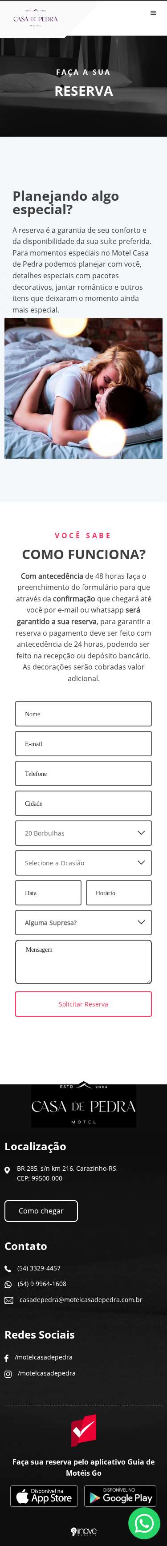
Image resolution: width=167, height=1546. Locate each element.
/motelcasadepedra (44, 1357)
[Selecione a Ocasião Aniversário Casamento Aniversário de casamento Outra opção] (84, 863)
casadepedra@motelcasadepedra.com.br (81, 1299)
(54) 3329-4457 (39, 1268)
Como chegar (41, 1211)
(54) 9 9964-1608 (42, 1283)
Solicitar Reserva (83, 1004)
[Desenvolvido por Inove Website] (83, 1532)
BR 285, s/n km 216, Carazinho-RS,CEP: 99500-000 (67, 1173)
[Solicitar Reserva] (84, 991)
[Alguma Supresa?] (83, 922)
